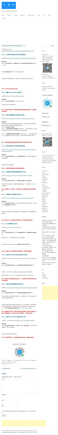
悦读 (43, 201)
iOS (43, 176)
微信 (43, 199)
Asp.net (43, 170)
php (43, 184)
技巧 (5, 362)
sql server (44, 186)
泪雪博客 (44, 238)
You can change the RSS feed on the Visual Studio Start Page (20, 320)
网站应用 (44, 209)
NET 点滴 (44, 182)
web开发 (44, 191)
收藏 (43, 204)
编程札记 (44, 208)
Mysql (43, 181)
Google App (44, 174)
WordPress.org (45, 278)
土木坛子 (44, 235)
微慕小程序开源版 (31, 15)
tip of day (28, 360)
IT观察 (43, 177)
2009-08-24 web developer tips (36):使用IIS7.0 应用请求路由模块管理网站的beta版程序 (49, 160)
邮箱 (3, 400)
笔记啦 (43, 245)
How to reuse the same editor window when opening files (19, 175)
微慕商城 (44, 223)
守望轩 (8, 430)
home (3, 15)
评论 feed (44, 276)
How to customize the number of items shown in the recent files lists (21, 58)
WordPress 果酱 (45, 237)
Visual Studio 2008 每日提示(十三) (29, 368)
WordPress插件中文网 (46, 257)
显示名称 (4, 394)
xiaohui (43, 228)
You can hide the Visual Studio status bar (15, 96)
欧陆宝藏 (44, 250)
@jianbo (47, 74)
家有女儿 (44, 196)
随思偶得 (44, 211)
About (49, 15)
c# (42, 172)
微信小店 (9, 15)
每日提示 (9, 362)
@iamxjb (53, 78)
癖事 (43, 252)
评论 (3, 379)
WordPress (44, 194)
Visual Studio (18, 360)
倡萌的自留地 (45, 242)
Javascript (44, 179)
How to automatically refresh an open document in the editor (20, 198)
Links (39, 15)
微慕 (43, 220)
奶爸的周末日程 (6, 368)
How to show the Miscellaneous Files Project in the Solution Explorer (22, 287)
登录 (43, 272)
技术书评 (44, 203)
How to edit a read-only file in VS (14, 227)
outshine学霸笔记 (45, 262)
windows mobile (45, 192)
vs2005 (43, 189)
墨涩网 (43, 247)
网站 (3, 405)
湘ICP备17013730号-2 (32, 430)
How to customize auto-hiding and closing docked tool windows (20, 118)
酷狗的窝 (44, 232)
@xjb (51, 76)
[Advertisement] (29, 31)
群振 (43, 255)
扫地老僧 (44, 227)
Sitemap (3, 18)
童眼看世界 (44, 206)
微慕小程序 (22, 15)
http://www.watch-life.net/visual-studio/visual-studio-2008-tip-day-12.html (18, 51)
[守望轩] (9, 6)
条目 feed (44, 274)
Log (44, 15)
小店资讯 (15, 15)
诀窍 (13, 362)
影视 (43, 198)
